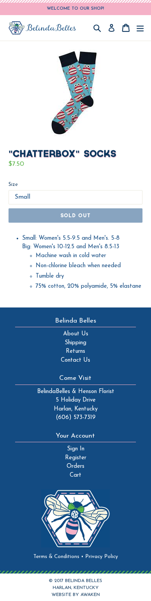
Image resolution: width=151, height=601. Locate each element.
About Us (75, 334)
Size (13, 184)
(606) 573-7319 (76, 418)
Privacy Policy (101, 556)
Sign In (75, 449)
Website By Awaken (75, 594)
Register (75, 458)
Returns (75, 351)
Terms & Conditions (58, 556)
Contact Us (75, 360)
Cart (75, 475)
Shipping (75, 343)
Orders (75, 466)
